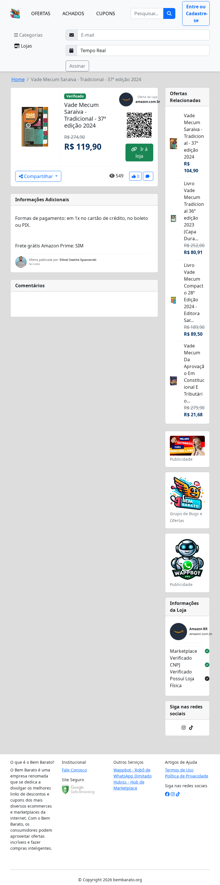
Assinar (77, 66)
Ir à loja (141, 152)
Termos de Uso (179, 770)
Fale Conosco (74, 770)
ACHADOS (73, 13)
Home (18, 79)
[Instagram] (184, 727)
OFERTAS (40, 13)
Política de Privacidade (186, 776)
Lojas (26, 46)
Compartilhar (38, 176)
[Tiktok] (191, 727)
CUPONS (105, 13)
